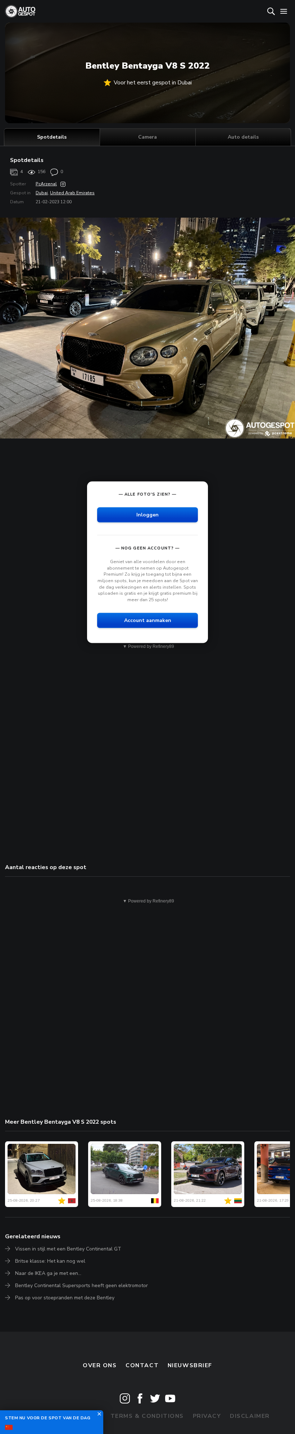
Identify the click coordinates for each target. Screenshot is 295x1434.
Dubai (42, 193)
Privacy (207, 1416)
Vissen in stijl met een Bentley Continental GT (68, 1248)
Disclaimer (250, 1416)
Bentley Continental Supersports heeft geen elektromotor (81, 1285)
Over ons (100, 1365)
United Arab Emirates (72, 193)
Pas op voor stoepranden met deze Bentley (64, 1297)
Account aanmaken (147, 620)
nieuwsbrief (190, 1365)
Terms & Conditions (147, 1416)
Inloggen (147, 514)
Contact (142, 1365)
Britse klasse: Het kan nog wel (50, 1261)
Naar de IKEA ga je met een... (48, 1273)
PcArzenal (46, 184)
